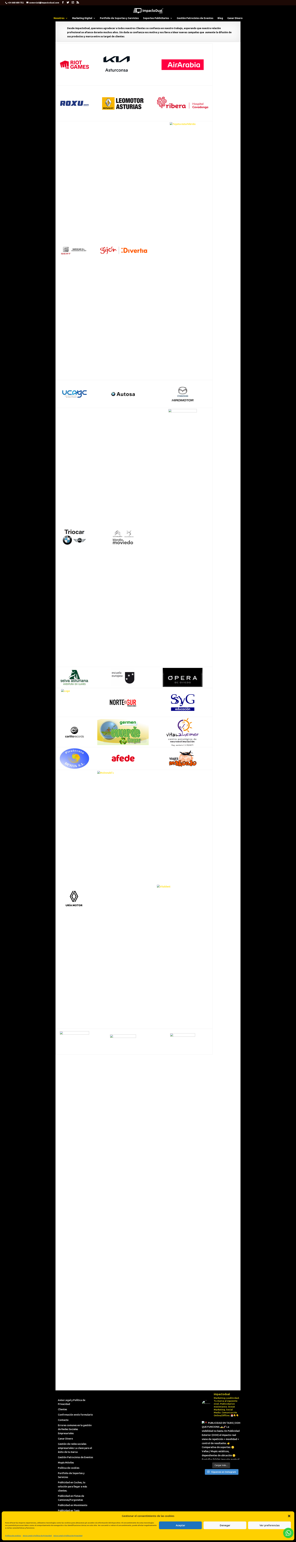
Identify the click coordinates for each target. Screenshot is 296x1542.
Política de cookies (13, 1536)
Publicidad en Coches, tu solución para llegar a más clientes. (72, 1486)
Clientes (62, 1409)
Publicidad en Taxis (68, 1510)
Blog (220, 18)
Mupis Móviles (66, 1462)
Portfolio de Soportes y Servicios (119, 18)
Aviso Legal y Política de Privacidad (37, 1536)
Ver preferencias (270, 1525)
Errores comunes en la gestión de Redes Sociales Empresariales (75, 1429)
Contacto (63, 1420)
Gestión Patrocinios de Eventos (195, 18)
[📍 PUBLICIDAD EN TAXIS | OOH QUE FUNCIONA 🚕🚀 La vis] (221, 1440)
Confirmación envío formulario (75, 1414)
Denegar (225, 1525)
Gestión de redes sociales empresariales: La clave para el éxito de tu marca (75, 1448)
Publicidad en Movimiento (72, 1505)
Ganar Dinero (235, 18)
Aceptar (180, 1525)
